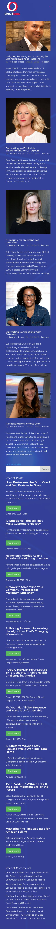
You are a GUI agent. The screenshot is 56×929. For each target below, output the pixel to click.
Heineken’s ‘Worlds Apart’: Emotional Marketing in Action (27, 557)
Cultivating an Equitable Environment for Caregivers (22, 149)
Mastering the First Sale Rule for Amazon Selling (28, 830)
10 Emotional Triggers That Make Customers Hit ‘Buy (24, 522)
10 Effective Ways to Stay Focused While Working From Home (26, 749)
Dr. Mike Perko (19, 700)
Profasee (25, 662)
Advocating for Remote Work (23, 423)
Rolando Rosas (16, 61)
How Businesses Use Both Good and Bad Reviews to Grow (28, 484)
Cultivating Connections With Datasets (23, 333)
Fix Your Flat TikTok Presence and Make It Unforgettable (26, 709)
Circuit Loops (12, 818)
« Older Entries (13, 464)
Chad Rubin (31, 659)
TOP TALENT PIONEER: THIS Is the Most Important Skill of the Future (27, 786)
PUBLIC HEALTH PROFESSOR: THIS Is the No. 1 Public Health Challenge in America (26, 672)
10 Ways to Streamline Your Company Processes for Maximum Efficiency (24, 590)
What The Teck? (22, 822)
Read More (13, 508)
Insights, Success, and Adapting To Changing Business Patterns (27, 57)
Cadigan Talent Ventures (31, 815)
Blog (25, 514)
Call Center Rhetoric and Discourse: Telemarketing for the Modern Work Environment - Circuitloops (24, 911)
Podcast (45, 61)
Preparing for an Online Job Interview (22, 241)
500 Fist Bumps (29, 697)
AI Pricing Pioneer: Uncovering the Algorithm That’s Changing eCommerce (27, 631)
